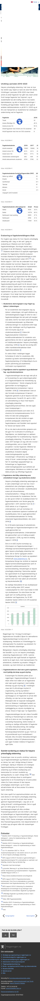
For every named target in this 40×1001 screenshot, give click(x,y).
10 (21, 581)
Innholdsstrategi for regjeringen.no (14, 957)
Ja (5, 935)
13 (30, 774)
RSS (4, 973)
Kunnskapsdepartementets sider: (19, 978)
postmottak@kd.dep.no (13, 988)
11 (16, 602)
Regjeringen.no (13, 946)
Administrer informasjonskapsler (14, 962)
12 (24, 685)
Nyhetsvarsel (7, 971)
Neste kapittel (31, 916)
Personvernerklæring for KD (10, 991)
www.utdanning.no (20, 559)
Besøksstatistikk (8, 968)
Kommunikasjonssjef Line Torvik (23, 981)
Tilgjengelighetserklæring (11, 964)
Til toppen (21, 923)
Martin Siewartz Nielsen (17, 983)
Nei (13, 935)
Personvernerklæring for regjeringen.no (16, 959)
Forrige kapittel (9, 916)
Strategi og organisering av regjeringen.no (17, 955)
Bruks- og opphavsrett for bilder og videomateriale (19, 966)
